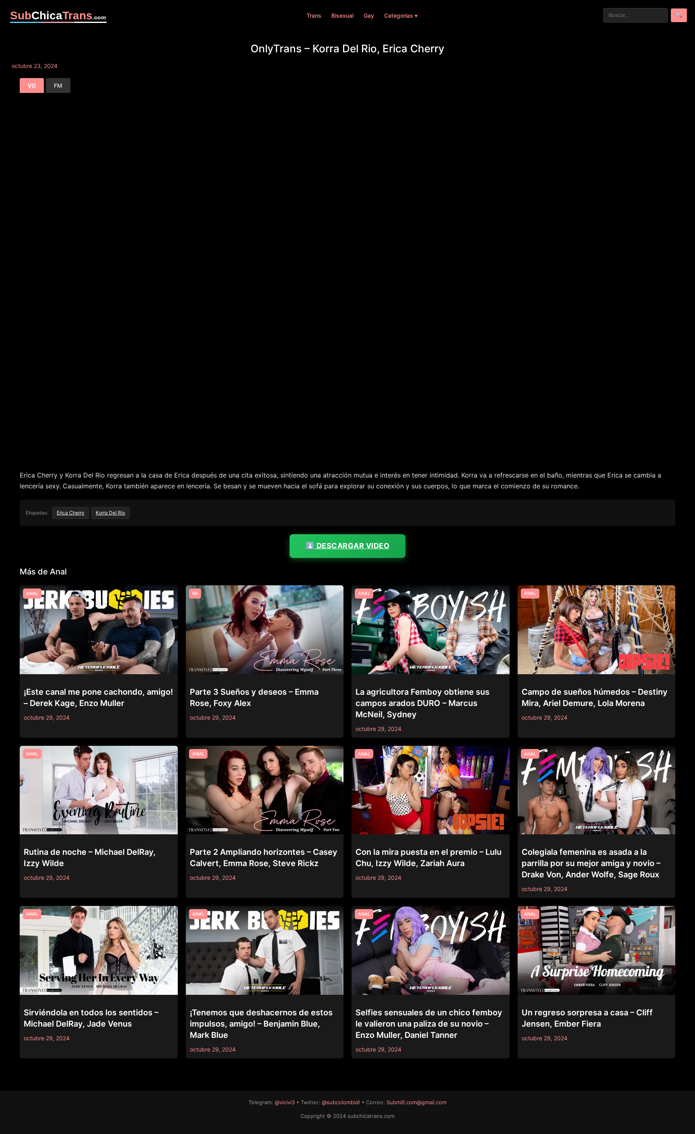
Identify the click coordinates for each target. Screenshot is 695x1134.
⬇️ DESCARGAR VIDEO (348, 545)
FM (58, 85)
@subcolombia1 (341, 1102)
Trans (313, 15)
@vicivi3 (285, 1102)
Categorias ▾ (400, 15)
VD (32, 85)
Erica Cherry (70, 513)
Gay (369, 15)
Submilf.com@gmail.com (416, 1102)
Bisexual (342, 15)
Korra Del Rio (110, 513)
